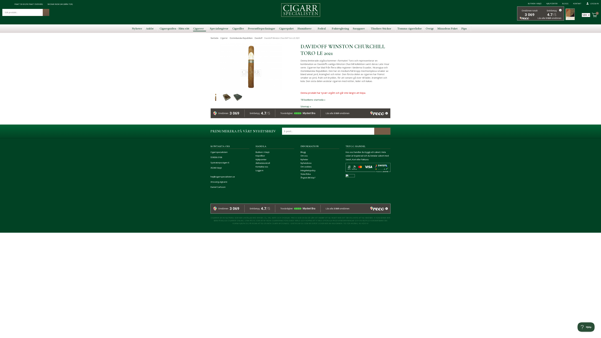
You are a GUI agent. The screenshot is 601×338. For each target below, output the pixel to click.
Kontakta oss (262, 166)
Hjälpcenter (551, 3)
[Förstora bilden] (251, 73)
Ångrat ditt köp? (307, 177)
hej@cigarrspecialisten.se (223, 176)
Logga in (594, 3)
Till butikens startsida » (312, 99)
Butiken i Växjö (535, 3)
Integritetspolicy (308, 170)
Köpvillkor (260, 155)
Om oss (304, 155)
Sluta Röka (305, 174)
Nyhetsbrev (306, 163)
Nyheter (304, 159)
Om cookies (306, 166)
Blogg (565, 3)
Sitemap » (305, 106)
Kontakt (577, 3)
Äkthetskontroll (263, 163)
